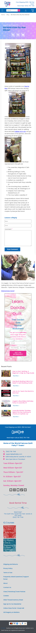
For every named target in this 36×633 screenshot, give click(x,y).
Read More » (16, 375)
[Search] (19, 10)
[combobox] (12, 10)
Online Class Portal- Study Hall (13, 608)
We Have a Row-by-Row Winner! (20, 15)
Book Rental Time (18, 503)
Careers (6, 596)
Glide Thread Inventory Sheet (13, 600)
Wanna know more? (7, 291)
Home (3, 15)
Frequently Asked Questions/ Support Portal (16, 578)
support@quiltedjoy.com (14, 454)
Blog (8, 15)
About (5, 583)
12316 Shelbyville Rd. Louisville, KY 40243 (18, 457)
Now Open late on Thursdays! (15, 459)
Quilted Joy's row (20, 131)
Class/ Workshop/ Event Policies (14, 592)
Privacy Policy (7, 568)
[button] (32, 10)
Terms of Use (7, 573)
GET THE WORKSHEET (18, 353)
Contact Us (7, 587)
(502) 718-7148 (11, 452)
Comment (8, 229)
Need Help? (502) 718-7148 (25, 6)
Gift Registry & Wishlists (11, 612)
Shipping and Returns (10, 564)
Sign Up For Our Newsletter (12, 604)
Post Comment (12, 249)
